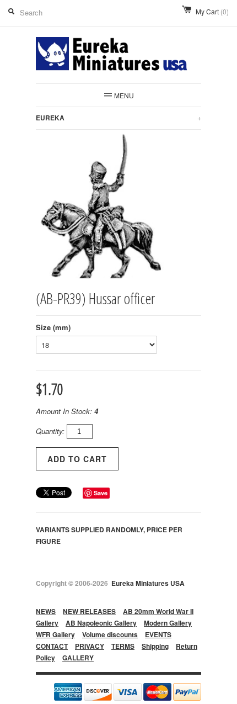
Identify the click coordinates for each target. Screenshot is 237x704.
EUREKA (118, 118)
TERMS (122, 646)
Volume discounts (110, 634)
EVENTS (158, 634)
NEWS (46, 611)
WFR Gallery (55, 634)
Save (100, 493)
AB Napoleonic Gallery (101, 623)
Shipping (155, 646)
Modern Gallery (168, 623)
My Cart (212, 11)
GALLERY (78, 658)
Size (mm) (53, 327)
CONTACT (52, 646)
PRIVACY (89, 646)
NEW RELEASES (89, 611)
